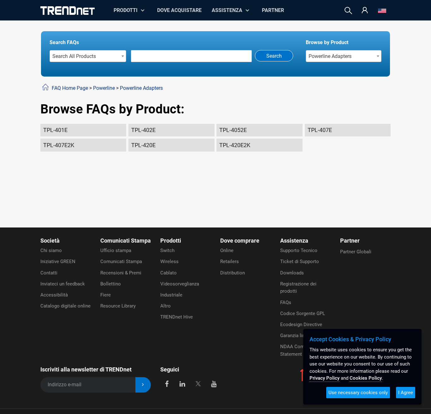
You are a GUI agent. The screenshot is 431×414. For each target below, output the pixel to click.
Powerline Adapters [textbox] (330, 56)
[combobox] (88, 56)
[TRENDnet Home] (67, 10)
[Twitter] (198, 383)
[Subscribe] (143, 385)
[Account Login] (364, 10)
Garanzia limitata (298, 335)
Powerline (104, 88)
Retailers (229, 261)
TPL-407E (320, 130)
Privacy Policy (324, 378)
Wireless (169, 261)
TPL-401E (55, 130)
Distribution (232, 273)
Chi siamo (51, 250)
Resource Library (118, 306)
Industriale (171, 295)
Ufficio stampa (115, 250)
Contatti (48, 273)
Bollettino (110, 284)
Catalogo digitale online (65, 306)
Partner (273, 10)
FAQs (285, 302)
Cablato (168, 273)
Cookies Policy (366, 378)
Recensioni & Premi (120, 273)
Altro (165, 306)
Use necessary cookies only (358, 392)
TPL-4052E (233, 130)
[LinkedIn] (182, 383)
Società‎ (50, 240)
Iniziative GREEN (57, 261)
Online (226, 250)
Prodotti (170, 240)
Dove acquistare (179, 10)
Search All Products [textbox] (74, 56)
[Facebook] (166, 383)
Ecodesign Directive (301, 324)
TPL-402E (143, 130)
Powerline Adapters (141, 88)
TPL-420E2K (234, 145)
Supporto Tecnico (298, 250)
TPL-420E (143, 145)
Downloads (292, 273)
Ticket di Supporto (299, 261)
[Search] (348, 10)
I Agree (405, 392)
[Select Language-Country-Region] (382, 10)
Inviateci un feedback (62, 284)
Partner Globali (355, 252)
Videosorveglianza (179, 284)
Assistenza (227, 10)
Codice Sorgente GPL (302, 313)
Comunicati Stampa (125, 240)
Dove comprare (239, 240)
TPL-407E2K (58, 145)
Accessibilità (54, 295)
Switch (167, 250)
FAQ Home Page (70, 88)
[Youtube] (213, 383)
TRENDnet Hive (176, 317)
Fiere (105, 295)
